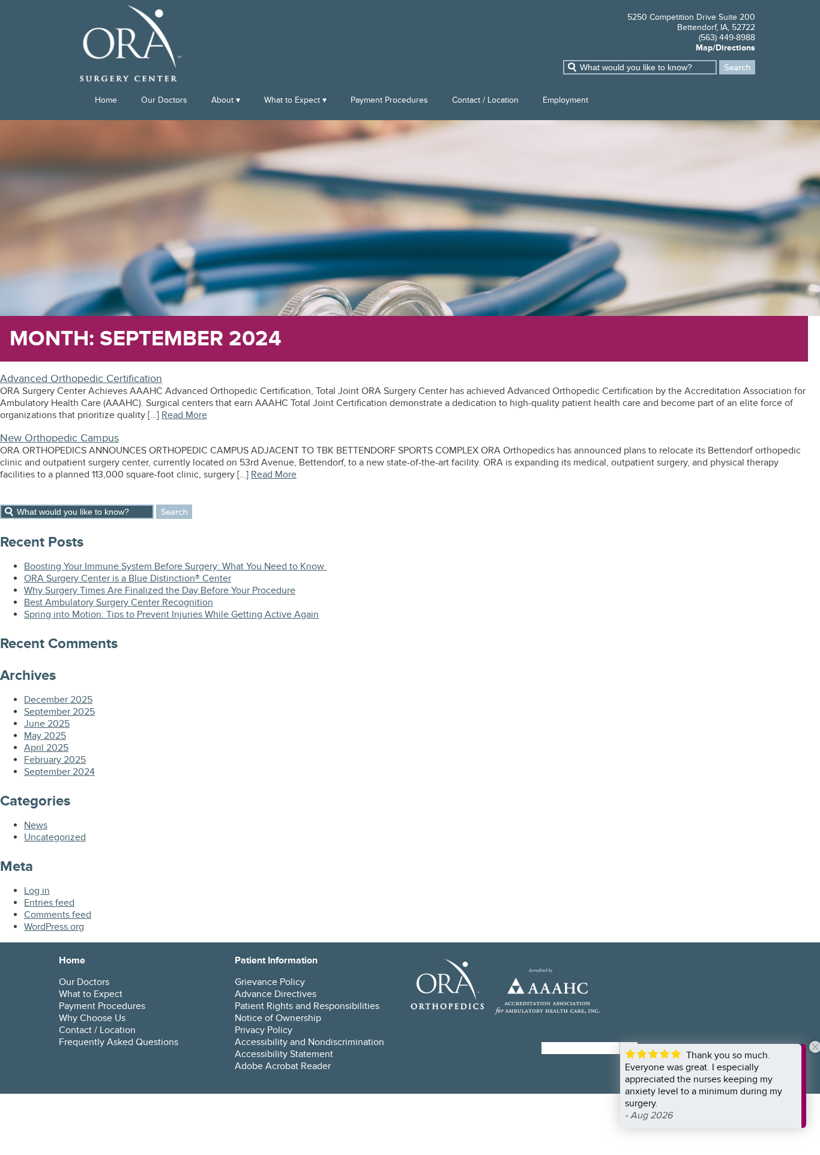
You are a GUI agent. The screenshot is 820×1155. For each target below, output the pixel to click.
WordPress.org (54, 927)
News (35, 825)
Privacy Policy (263, 1030)
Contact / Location (485, 100)
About (222, 100)
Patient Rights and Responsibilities (307, 1006)
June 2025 (47, 724)
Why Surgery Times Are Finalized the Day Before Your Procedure (159, 590)
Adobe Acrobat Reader (283, 1066)
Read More (184, 415)
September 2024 (59, 772)
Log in (37, 891)
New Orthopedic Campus (59, 438)
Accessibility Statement (284, 1054)
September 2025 (59, 712)
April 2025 (46, 748)
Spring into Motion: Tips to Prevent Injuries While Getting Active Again (171, 614)
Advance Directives (275, 994)
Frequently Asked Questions (118, 1042)
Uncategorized (55, 837)
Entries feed (49, 903)
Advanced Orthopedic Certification (81, 378)
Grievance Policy (270, 982)
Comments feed (57, 915)
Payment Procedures (389, 100)
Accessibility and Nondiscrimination (309, 1042)
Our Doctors (164, 100)
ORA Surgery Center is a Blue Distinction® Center (127, 578)
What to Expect (292, 100)
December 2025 (58, 700)
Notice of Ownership (278, 1018)
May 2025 (45, 736)
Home (106, 100)
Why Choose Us (92, 1018)
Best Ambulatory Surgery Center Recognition (118, 602)
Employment (565, 100)
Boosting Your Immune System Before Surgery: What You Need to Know (175, 566)
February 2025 (55, 760)
